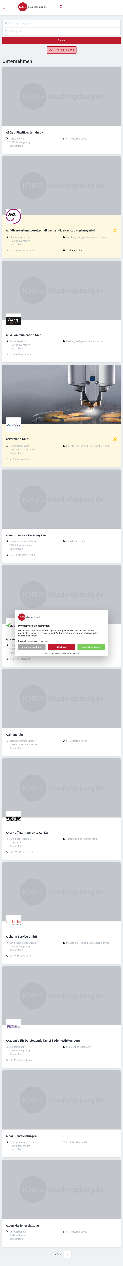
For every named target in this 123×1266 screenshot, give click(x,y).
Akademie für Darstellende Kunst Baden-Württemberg (43, 1040)
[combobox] (61, 23)
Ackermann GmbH (18, 439)
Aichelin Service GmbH (21, 936)
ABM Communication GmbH (25, 335)
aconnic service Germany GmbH (28, 535)
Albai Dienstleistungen (21, 1136)
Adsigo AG (12, 639)
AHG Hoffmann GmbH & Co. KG (27, 832)
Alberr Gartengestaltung (22, 1225)
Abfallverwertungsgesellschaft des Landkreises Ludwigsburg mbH (50, 230)
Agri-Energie (14, 734)
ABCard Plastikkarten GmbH (25, 132)
